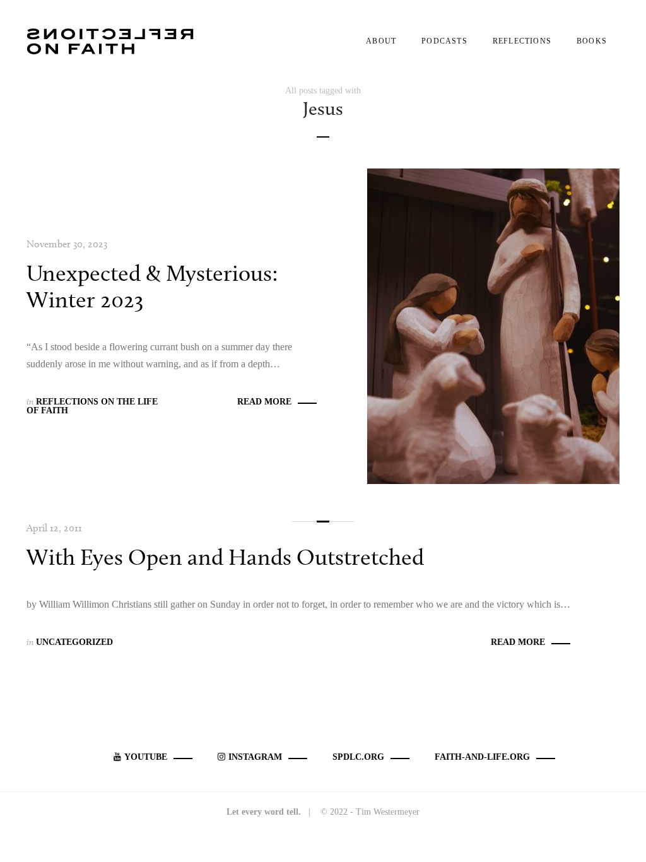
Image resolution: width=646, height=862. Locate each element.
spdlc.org (358, 757)
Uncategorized (74, 642)
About (381, 41)
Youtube (145, 757)
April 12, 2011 (54, 528)
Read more (264, 401)
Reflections (522, 41)
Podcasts (444, 41)
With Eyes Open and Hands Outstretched (225, 556)
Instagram (255, 757)
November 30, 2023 (66, 244)
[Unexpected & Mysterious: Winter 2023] (493, 325)
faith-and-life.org (482, 757)
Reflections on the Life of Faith (92, 406)
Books (592, 41)
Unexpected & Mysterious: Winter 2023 (152, 286)
